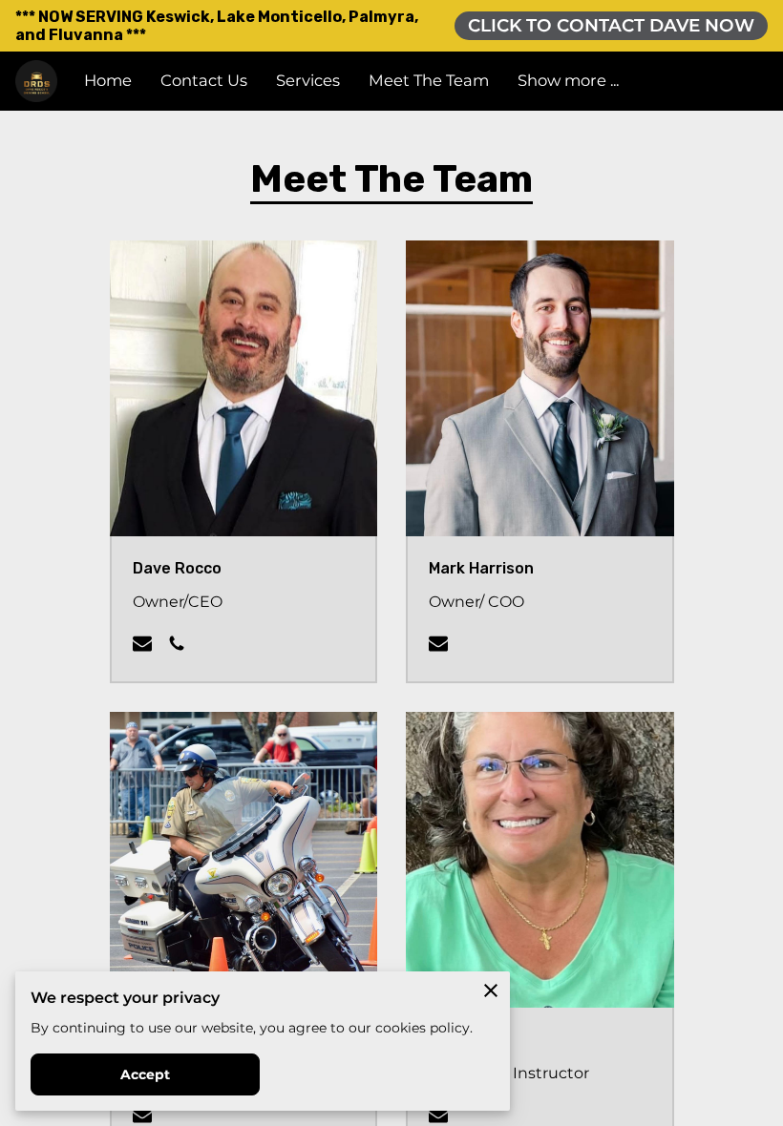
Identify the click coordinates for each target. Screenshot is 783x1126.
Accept (145, 1074)
